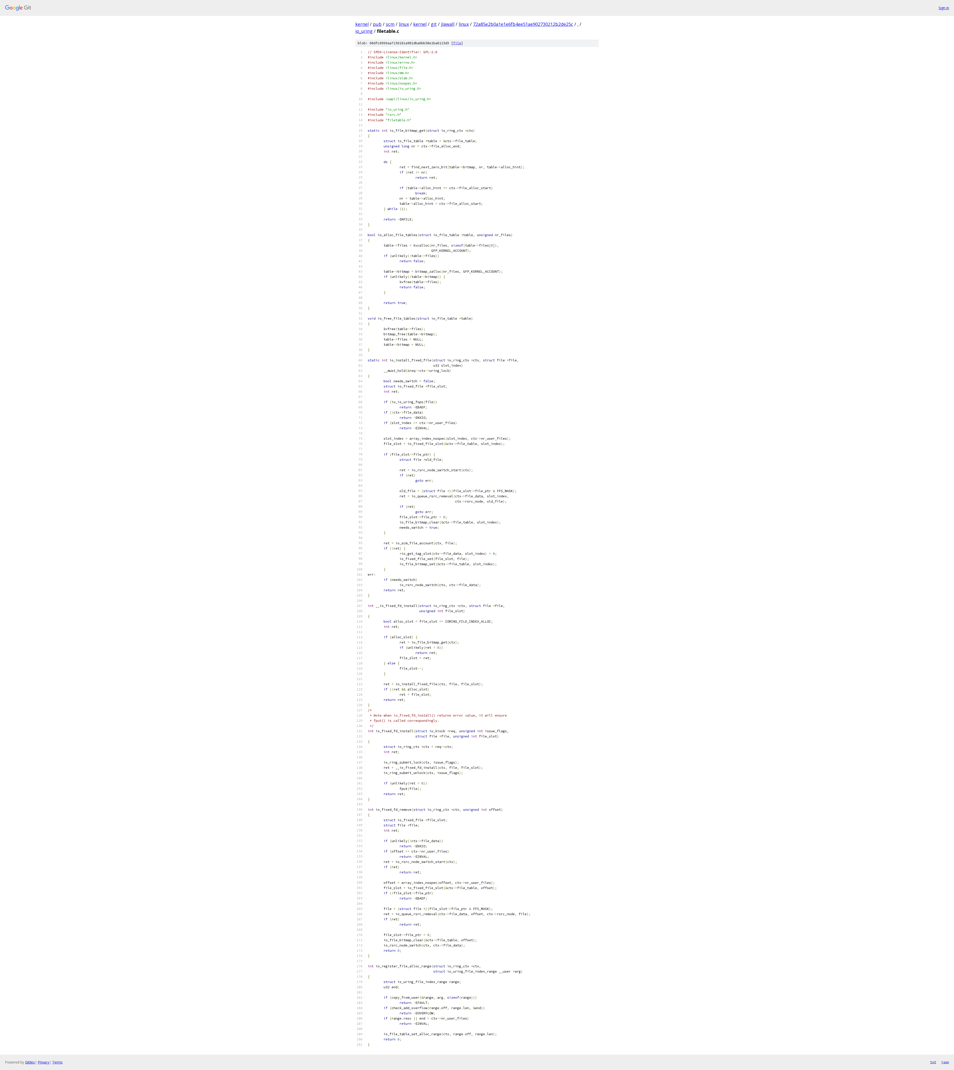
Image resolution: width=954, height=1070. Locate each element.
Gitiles (30, 1062)
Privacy (43, 1062)
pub (377, 24)
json (945, 1062)
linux (404, 24)
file (457, 43)
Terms (57, 1062)
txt (933, 1062)
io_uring (364, 31)
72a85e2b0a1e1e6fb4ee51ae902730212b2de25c (523, 24)
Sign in (944, 7)
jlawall (447, 24)
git (434, 24)
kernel (362, 24)
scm (390, 24)
